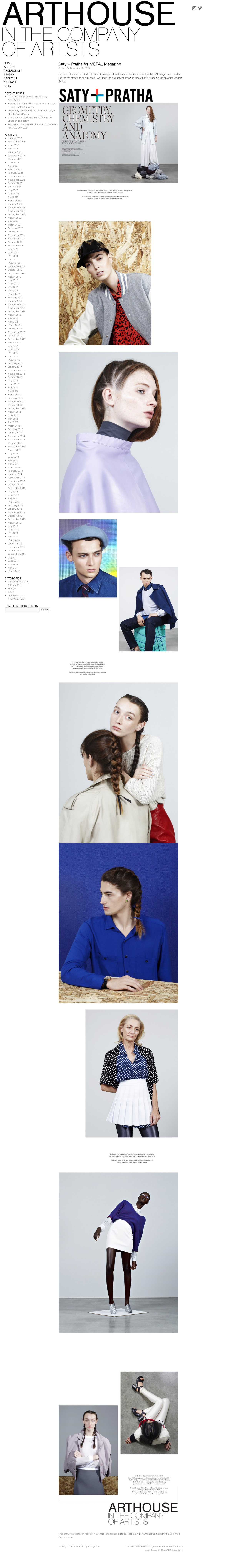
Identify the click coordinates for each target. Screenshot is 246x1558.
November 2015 (16, 401)
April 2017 (13, 356)
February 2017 (15, 363)
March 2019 (14, 293)
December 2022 (16, 207)
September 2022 (17, 214)
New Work (13, 598)
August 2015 (14, 411)
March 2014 (14, 466)
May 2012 (13, 532)
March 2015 (14, 425)
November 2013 (16, 480)
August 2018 (14, 314)
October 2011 (15, 550)
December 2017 (16, 331)
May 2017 (13, 352)
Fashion (132, 1533)
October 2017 (15, 335)
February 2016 (15, 397)
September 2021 (17, 245)
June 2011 (13, 560)
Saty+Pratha (162, 1533)
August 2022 (14, 217)
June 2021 (13, 252)
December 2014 (16, 435)
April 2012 (13, 536)
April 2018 (13, 321)
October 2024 (15, 158)
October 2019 (15, 269)
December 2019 (16, 266)
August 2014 (14, 449)
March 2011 (14, 570)
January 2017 (15, 366)
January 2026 (15, 137)
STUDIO (9, 74)
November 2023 (16, 179)
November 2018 (16, 307)
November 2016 (16, 373)
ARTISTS (9, 66)
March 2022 (14, 224)
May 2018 (13, 318)
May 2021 (13, 255)
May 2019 (13, 286)
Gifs (10, 591)
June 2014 (13, 456)
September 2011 (17, 553)
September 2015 (17, 408)
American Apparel (104, 73)
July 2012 (13, 525)
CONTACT (10, 81)
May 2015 (13, 418)
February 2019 (15, 297)
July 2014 (13, 453)
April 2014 (13, 463)
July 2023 (13, 189)
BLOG (7, 85)
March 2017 (14, 359)
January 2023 (15, 203)
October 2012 (15, 515)
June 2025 (13, 144)
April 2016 (13, 390)
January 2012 (15, 543)
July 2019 (13, 279)
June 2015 (13, 415)
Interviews (13, 595)
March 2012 (14, 539)
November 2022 (16, 210)
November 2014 (16, 439)
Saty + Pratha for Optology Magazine (79, 1546)
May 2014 (13, 460)
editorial (122, 1533)
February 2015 (15, 428)
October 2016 (15, 376)
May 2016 (13, 387)
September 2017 (17, 338)
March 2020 (14, 262)
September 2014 (17, 446)
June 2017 (13, 349)
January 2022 (15, 231)
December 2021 (16, 234)
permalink (68, 1536)
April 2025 (13, 148)
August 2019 (14, 276)
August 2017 (14, 342)
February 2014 (15, 470)
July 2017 (13, 345)
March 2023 (14, 200)
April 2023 (13, 196)
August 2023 (14, 186)
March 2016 (14, 394)
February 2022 (15, 227)
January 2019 (15, 300)
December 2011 (16, 546)
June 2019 (13, 283)
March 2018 (14, 324)
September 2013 (17, 487)
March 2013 (14, 501)
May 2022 (13, 221)
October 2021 (15, 241)
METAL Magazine (160, 73)
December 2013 (16, 477)
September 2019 (17, 272)
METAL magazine (146, 1533)
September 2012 (17, 518)
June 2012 (13, 529)
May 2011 (13, 563)
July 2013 (13, 491)
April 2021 (13, 259)
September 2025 (17, 141)
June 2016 (13, 383)
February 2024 (15, 172)
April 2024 (13, 165)
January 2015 (15, 432)
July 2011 (13, 557)
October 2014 (15, 442)
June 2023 (13, 193)
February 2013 (15, 505)
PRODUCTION (12, 70)
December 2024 (16, 155)
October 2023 (15, 182)
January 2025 (15, 151)
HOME (8, 62)
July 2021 (13, 248)
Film (10, 588)
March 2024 (14, 169)
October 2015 (15, 404)
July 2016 (13, 380)
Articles (12, 584)
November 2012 (16, 512)
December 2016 (16, 369)
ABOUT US (10, 78)
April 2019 (13, 290)
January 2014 (15, 473)
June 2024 (13, 162)
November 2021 (16, 238)
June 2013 (13, 494)
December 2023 (16, 175)
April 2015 (13, 421)
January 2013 (15, 508)
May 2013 (13, 498)
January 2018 (15, 328)
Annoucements (16, 581)
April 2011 (13, 567)
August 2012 (14, 522)
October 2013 (15, 484)
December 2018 (16, 304)
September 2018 (17, 311)
